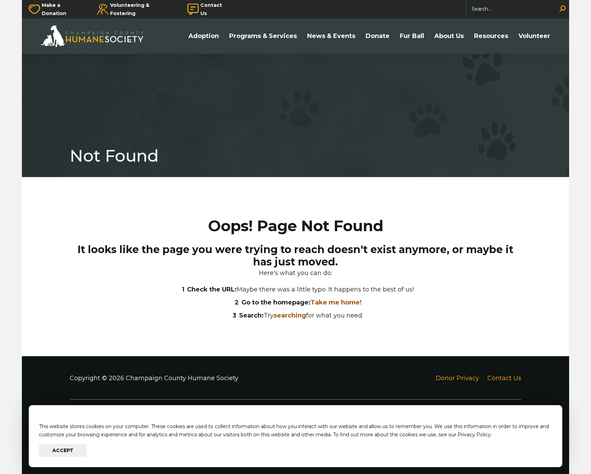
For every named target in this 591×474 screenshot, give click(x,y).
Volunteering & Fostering (129, 9)
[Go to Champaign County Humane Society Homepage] (95, 36)
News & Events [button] (331, 36)
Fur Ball (412, 36)
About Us (449, 36)
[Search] (563, 9)
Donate (378, 36)
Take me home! (336, 302)
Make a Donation (54, 9)
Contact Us (211, 9)
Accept (63, 450)
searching (290, 315)
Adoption (203, 36)
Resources (491, 36)
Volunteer (534, 36)
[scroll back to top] (565, 448)
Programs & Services (263, 36)
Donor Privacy (457, 378)
